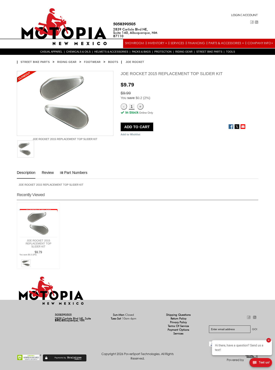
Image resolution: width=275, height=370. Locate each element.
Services (177, 43)
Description (26, 172)
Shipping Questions (178, 314)
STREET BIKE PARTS (209, 51)
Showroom (134, 43)
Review (48, 172)
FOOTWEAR (92, 61)
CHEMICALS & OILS (78, 51)
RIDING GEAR (183, 51)
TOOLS (230, 51)
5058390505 (124, 24)
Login (236, 15)
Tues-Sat (123, 318)
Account (250, 15)
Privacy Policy (178, 322)
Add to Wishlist (130, 134)
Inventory (156, 43)
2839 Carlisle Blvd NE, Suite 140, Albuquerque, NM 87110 (135, 32)
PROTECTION (163, 51)
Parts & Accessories (225, 43)
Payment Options (178, 329)
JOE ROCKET (135, 61)
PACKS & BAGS (141, 51)
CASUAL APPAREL (51, 51)
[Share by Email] (243, 126)
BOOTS (113, 61)
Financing (196, 43)
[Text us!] (260, 363)
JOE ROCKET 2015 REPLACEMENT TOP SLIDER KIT (38, 243)
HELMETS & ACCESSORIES (111, 51)
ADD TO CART (137, 127)
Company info (259, 43)
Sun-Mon (123, 314)
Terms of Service (178, 326)
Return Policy (178, 318)
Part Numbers (75, 172)
